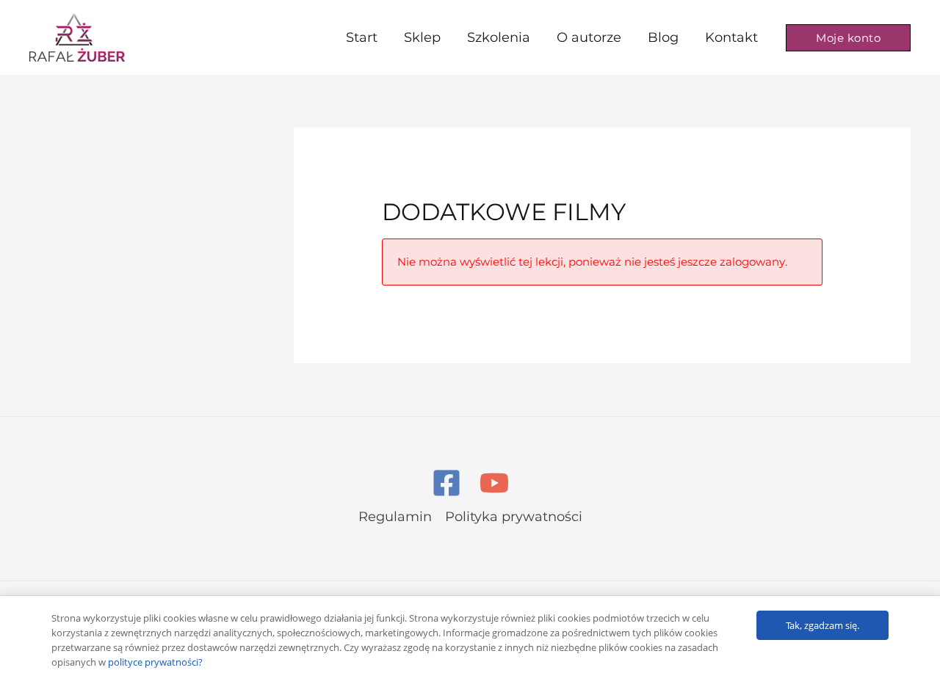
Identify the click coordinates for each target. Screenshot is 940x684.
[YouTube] (494, 483)
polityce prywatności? (155, 662)
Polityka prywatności (513, 517)
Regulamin (395, 517)
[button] (848, 37)
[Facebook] (446, 483)
